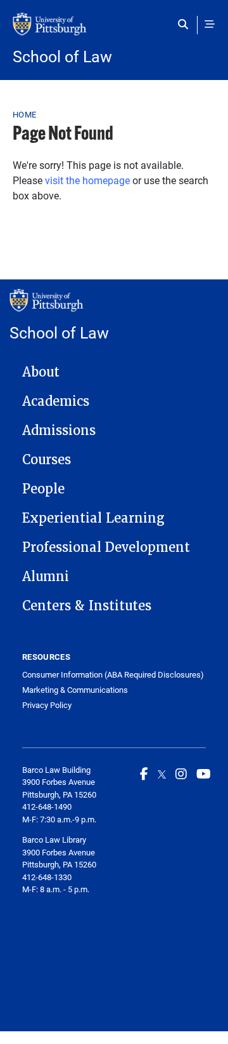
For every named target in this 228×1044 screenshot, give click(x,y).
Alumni (45, 576)
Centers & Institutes (86, 606)
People (43, 489)
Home (24, 114)
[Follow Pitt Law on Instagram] (181, 773)
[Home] (114, 30)
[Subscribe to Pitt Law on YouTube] (203, 773)
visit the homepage (87, 180)
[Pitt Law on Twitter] (162, 773)
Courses (46, 460)
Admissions (59, 430)
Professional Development (106, 547)
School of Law (62, 56)
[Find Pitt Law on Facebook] (144, 773)
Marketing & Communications (75, 690)
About (41, 372)
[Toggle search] (186, 24)
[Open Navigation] (209, 24)
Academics (55, 401)
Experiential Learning (93, 518)
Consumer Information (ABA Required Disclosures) (113, 674)
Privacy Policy (47, 705)
